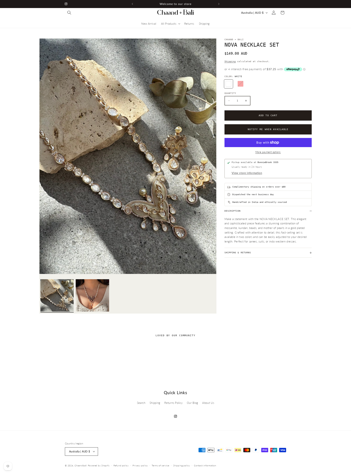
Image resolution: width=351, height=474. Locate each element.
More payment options (268, 152)
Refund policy (121, 465)
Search (141, 402)
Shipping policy (181, 465)
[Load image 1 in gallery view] (57, 296)
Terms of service (160, 465)
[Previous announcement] (132, 4)
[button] (69, 12)
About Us (208, 402)
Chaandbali (81, 465)
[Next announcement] (219, 4)
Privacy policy (140, 465)
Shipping (230, 61)
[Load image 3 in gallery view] (92, 296)
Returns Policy (173, 402)
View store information (247, 173)
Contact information (205, 465)
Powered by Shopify (99, 465)
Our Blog (192, 402)
